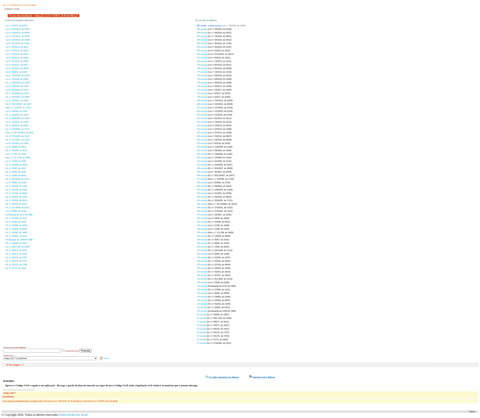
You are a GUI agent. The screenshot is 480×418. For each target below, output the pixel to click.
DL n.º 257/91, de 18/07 (16, 204)
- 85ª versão (202, 43)
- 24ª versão (202, 261)
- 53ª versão (202, 157)
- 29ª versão (202, 243)
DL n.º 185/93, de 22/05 (16, 197)
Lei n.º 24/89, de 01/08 (16, 211)
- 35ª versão (202, 222)
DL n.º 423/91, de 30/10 (16, 200)
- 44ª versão (202, 190)
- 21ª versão (202, 272)
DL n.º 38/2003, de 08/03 (17, 125)
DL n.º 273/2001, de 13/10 (17, 136)
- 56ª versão (202, 147)
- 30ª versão (202, 239)
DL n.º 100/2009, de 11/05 (17, 82)
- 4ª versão (201, 332)
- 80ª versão (202, 61)
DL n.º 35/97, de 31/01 (16, 168)
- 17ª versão (202, 286)
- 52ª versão (202, 161)
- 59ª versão (202, 136)
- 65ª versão (202, 115)
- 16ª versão (202, 289)
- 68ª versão (202, 104)
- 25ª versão (202, 257)
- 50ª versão (202, 168)
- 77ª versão (202, 72)
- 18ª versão (202, 282)
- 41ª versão (202, 200)
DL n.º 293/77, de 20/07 (16, 254)
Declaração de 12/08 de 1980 (19, 239)
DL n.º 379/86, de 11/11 (16, 218)
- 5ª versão (201, 329)
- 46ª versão (202, 182)
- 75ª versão (202, 79)
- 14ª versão (202, 297)
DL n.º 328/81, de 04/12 (16, 236)
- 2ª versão (201, 339)
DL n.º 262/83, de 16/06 (16, 232)
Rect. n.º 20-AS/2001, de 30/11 (20, 132)
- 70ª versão (202, 97)
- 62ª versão (202, 125)
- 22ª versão (202, 268)
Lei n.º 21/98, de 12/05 (16, 161)
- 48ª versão (202, 175)
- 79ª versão (202, 65)
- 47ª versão (202, 179)
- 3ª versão (201, 336)
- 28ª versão (202, 247)
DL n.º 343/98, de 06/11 (16, 150)
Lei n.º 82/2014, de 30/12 (17, 47)
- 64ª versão (202, 118)
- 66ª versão (202, 111)
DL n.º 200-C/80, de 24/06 (17, 247)
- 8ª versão (201, 318)
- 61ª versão (202, 129)
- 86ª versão (202, 40)
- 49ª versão (202, 172)
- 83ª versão (202, 50)
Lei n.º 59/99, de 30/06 (16, 147)
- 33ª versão (202, 229)
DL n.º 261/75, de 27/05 (16, 264)
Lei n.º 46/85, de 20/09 (16, 222)
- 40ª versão (202, 204)
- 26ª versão (202, 254)
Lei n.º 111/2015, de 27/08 (17, 43)
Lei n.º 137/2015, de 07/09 (17, 36)
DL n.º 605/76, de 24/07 (16, 257)
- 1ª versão (201, 343)
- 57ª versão (202, 143)
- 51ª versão (202, 165)
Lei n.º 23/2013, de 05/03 (17, 54)
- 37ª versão (202, 215)
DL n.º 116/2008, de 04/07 (17, 93)
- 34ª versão (202, 225)
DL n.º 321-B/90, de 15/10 (17, 207)
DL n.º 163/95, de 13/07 (16, 186)
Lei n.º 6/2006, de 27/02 (16, 111)
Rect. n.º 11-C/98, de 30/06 (18, 157)
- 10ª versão (202, 311)
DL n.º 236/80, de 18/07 (16, 243)
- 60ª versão (202, 132)
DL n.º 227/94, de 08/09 (16, 193)
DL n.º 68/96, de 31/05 (16, 172)
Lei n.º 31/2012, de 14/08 (17, 61)
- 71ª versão (202, 93)
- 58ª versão (202, 140)
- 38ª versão (202, 211)
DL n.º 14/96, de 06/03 (16, 175)
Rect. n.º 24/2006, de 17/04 (18, 107)
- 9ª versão (201, 314)
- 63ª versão (202, 122)
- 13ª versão (202, 300)
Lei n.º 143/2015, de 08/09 (17, 33)
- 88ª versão (202, 33)
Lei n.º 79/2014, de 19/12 (17, 50)
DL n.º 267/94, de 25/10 (16, 190)
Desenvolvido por (73, 414)
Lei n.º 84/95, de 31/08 (16, 182)
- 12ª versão (202, 304)
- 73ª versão (202, 86)
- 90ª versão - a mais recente (209, 26)
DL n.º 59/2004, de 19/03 (17, 115)
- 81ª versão (202, 58)
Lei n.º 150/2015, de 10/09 (17, 29)
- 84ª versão (202, 47)
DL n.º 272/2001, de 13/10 (17, 140)
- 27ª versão (202, 250)
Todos (106, 358)
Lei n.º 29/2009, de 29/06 (17, 79)
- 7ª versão (201, 322)
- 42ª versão (202, 197)
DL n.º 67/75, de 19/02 (16, 268)
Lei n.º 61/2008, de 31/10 (17, 90)
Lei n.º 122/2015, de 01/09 (17, 40)
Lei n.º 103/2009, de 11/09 (17, 75)
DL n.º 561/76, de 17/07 (16, 261)
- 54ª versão (202, 154)
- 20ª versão (202, 275)
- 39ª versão (202, 207)
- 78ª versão (202, 68)
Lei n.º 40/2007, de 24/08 (17, 100)
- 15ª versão (202, 293)
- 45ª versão (202, 186)
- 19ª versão (202, 279)
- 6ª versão (201, 325)
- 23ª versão (202, 264)
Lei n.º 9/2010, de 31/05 (16, 72)
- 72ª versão (202, 90)
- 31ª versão (202, 236)
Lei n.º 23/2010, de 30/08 (17, 68)
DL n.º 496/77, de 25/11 (16, 250)
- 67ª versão (202, 107)
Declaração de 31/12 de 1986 (19, 215)
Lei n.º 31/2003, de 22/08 (17, 122)
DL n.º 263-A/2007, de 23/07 (19, 104)
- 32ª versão (202, 232)
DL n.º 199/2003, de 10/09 (17, 118)
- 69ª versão (202, 100)
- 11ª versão (201, 307)
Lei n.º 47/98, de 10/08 (16, 154)
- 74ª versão (202, 82)
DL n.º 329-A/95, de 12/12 (17, 179)
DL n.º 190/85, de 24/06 (16, 225)
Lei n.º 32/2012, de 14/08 (17, 58)
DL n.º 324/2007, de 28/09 (17, 97)
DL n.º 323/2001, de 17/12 (17, 129)
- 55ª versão (202, 150)
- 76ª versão (202, 75)
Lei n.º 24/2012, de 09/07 (17, 65)
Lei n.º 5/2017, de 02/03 (16, 25)
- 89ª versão (202, 29)
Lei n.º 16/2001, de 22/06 (17, 143)
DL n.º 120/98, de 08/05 (16, 165)
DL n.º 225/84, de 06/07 (16, 229)
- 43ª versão (202, 193)
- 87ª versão (202, 36)
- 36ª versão (202, 218)
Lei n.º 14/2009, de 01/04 (17, 86)
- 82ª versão (202, 54)
